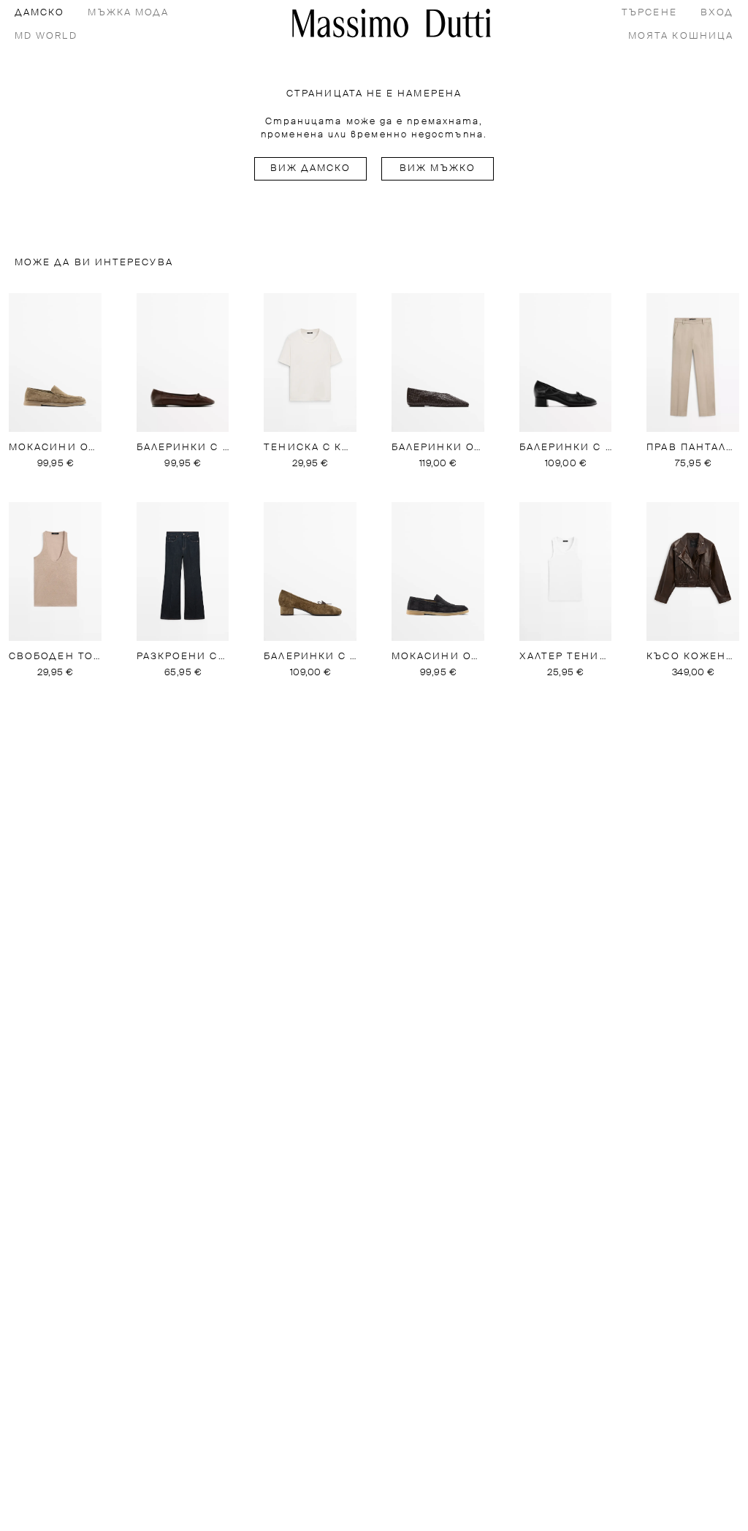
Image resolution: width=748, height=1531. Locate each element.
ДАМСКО (39, 13)
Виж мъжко (438, 168)
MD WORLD (46, 36)
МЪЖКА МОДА (128, 13)
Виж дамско (310, 168)
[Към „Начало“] (391, 23)
